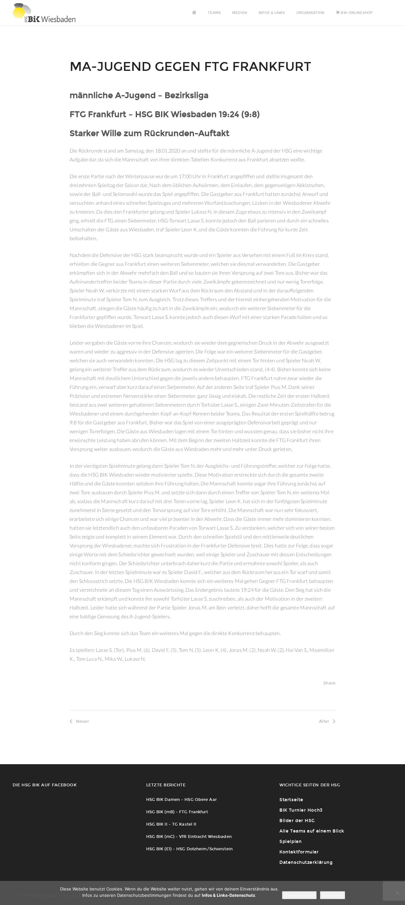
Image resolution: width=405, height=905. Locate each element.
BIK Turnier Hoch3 (301, 810)
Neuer (82, 721)
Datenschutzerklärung (306, 862)
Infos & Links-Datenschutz (228, 895)
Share (329, 683)
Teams (214, 13)
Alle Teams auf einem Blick (311, 831)
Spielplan (290, 841)
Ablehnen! (332, 895)
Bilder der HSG (297, 820)
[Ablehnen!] (397, 893)
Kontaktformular (299, 852)
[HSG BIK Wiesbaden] (47, 12)
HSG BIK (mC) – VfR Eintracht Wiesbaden (189, 836)
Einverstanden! (299, 895)
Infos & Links (272, 13)
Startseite (291, 799)
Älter (324, 721)
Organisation (310, 13)
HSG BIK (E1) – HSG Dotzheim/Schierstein (189, 848)
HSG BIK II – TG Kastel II (171, 824)
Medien (239, 13)
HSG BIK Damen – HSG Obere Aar (181, 799)
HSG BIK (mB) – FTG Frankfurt (177, 811)
